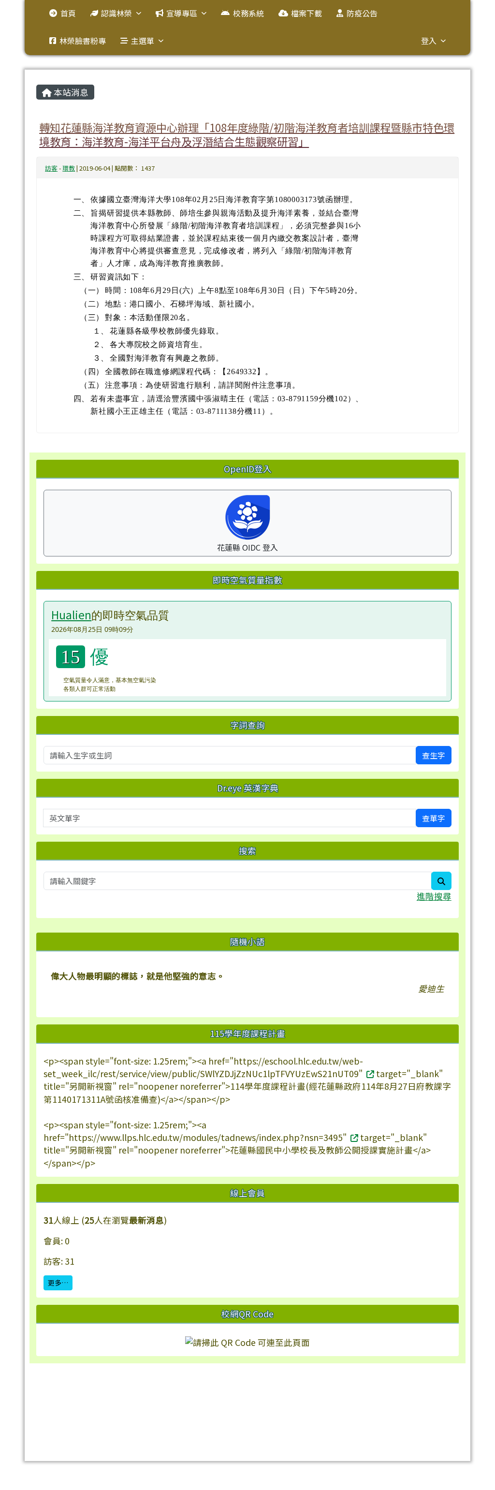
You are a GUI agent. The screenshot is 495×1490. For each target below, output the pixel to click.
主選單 (142, 40)
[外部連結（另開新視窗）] (369, 1073)
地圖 (231, 1396)
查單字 (433, 818)
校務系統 (248, 13)
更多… (58, 1282)
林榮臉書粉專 (82, 40)
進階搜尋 (434, 896)
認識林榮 (116, 13)
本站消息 (70, 92)
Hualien (71, 614)
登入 (429, 40)
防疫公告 (362, 13)
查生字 (433, 755)
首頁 (68, 13)
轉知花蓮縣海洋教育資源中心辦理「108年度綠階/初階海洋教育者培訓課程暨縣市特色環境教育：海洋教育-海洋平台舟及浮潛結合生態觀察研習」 (246, 134)
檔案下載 (306, 13)
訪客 (51, 168)
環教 (68, 168)
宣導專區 (181, 13)
